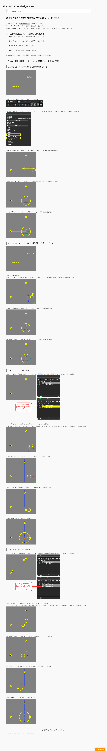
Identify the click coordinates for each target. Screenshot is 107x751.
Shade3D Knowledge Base (18, 6)
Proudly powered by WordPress (28, 733)
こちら (37, 55)
